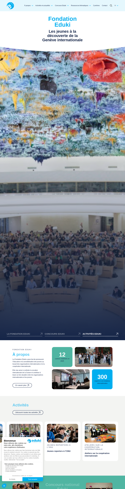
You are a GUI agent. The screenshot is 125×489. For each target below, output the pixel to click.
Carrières (96, 5)
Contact (104, 5)
